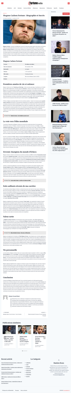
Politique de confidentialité (7, 390)
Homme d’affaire (27, 8)
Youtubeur (61, 8)
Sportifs (55, 8)
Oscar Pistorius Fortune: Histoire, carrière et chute (39, 340)
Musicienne (42, 8)
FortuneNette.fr (66, 390)
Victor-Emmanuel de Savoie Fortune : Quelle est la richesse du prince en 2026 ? (60, 33)
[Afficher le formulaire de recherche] (69, 3)
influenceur (35, 8)
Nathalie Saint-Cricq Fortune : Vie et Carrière (12, 313)
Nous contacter (24, 390)
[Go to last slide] (5, 337)
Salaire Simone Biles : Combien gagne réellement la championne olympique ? (60, 57)
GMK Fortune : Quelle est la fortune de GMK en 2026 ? (60, 104)
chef (15, 8)
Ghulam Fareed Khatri (7, 18)
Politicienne (49, 8)
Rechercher (53, 11)
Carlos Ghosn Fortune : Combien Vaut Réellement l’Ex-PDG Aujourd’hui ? (60, 149)
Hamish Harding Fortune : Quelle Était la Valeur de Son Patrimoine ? (60, 126)
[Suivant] (44, 337)
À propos (17, 390)
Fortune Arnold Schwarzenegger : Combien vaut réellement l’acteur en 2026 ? (60, 82)
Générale (20, 8)
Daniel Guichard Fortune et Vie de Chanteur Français (37, 314)
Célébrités (9, 8)
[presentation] (60, 22)
